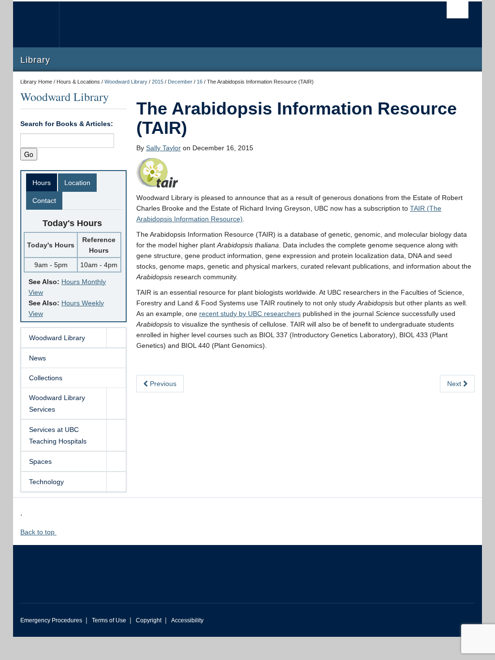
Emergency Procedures (51, 620)
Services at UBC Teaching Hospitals (58, 435)
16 (200, 82)
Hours (41, 183)
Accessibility (187, 620)
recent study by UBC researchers (250, 313)
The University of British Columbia (43, 24)
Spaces (40, 461)
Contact (44, 200)
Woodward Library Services (57, 403)
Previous (162, 383)
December (180, 82)
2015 (157, 82)
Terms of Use (109, 620)
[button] (116, 337)
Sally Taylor (163, 148)
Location (77, 183)
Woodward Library (125, 82)
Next (455, 383)
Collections (45, 378)
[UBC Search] (457, 9)
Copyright (148, 620)
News (37, 358)
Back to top (38, 532)
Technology (46, 482)
